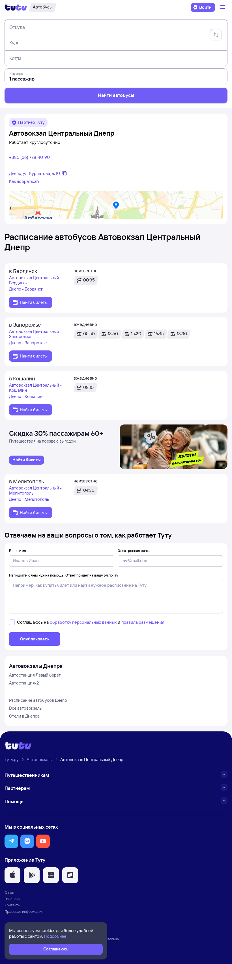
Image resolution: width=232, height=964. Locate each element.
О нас (9, 892)
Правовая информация (24, 911)
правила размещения (142, 622)
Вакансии (12, 898)
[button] (11, 841)
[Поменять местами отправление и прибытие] (216, 34)
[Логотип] (16, 7)
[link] (26, 460)
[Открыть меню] (223, 7)
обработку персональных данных (83, 622)
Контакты (12, 905)
